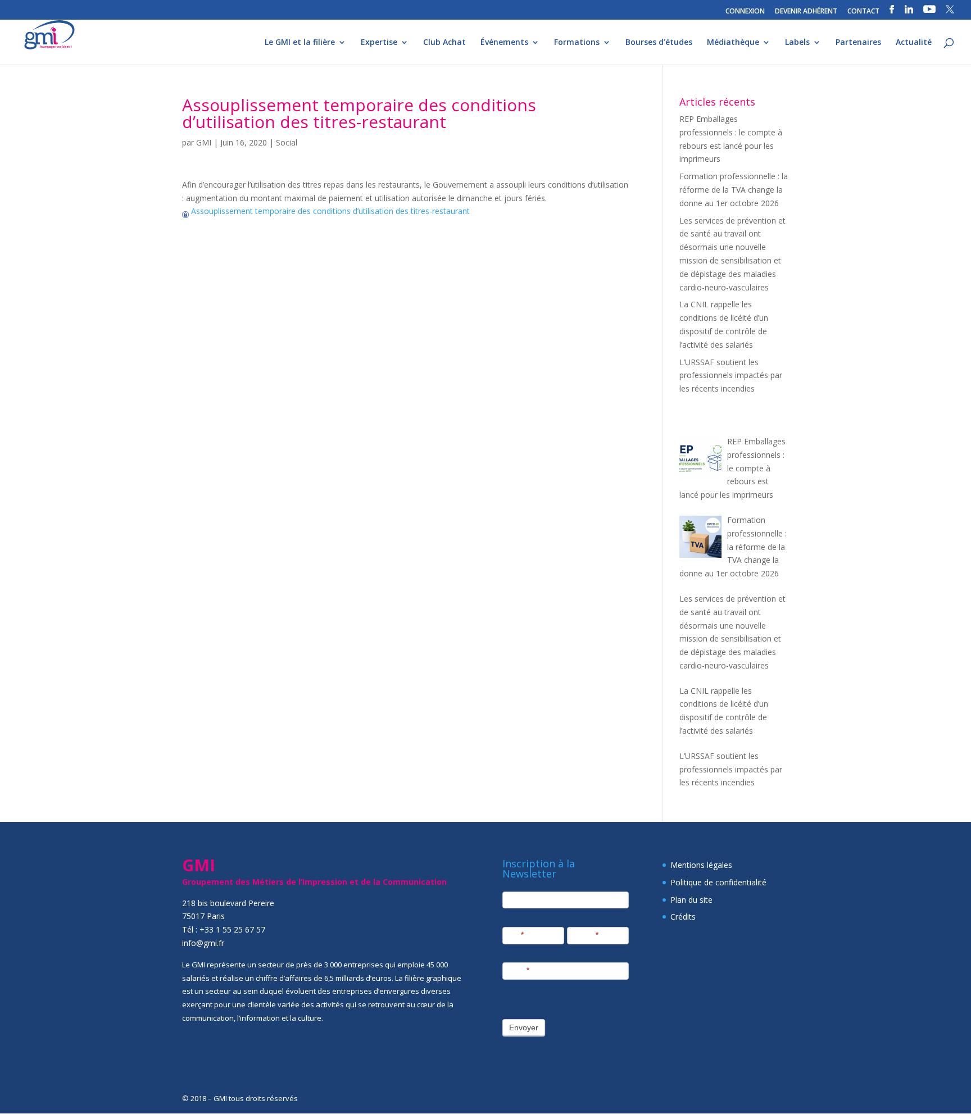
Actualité (914, 42)
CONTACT (863, 12)
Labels (797, 42)
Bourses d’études (658, 42)
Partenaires (858, 42)
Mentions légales (701, 865)
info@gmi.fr (203, 943)
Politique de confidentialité (718, 882)
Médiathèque (733, 42)
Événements (504, 42)
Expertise (379, 42)
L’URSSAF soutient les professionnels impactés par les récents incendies (730, 375)
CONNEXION (745, 12)
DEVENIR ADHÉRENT (806, 12)
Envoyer (523, 1027)
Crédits (683, 916)
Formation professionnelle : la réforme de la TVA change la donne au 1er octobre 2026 (733, 189)
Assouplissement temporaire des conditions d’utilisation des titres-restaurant (329, 211)
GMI (203, 142)
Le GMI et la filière (300, 42)
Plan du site (691, 899)
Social (286, 142)
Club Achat (444, 42)
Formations (577, 42)
